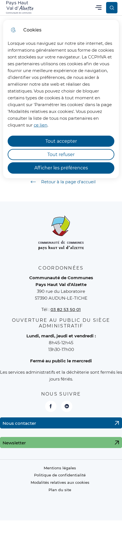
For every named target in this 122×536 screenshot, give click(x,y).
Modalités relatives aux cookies (60, 482)
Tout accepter (61, 141)
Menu (98, 7)
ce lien (40, 125)
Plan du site (60, 490)
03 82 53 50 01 (66, 309)
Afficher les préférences (61, 168)
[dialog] (61, 99)
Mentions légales (60, 468)
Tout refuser (61, 154)
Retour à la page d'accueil (68, 181)
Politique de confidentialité (60, 475)
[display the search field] (111, 7)
